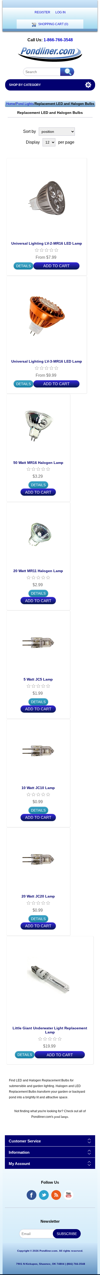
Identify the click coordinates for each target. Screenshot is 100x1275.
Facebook (31, 1195)
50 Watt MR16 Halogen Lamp (38, 463)
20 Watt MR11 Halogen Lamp (38, 571)
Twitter (44, 1195)
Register (42, 12)
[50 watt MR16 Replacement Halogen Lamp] (38, 425)
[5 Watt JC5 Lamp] (38, 642)
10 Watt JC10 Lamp (38, 788)
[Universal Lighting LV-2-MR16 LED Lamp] (47, 198)
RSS (56, 1195)
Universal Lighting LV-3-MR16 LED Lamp (46, 361)
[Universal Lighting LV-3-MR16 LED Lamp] (47, 316)
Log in (60, 12)
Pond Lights (25, 104)
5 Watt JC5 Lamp (38, 679)
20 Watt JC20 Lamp (38, 896)
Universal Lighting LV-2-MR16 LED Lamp (46, 243)
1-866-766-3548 (58, 40)
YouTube (68, 1195)
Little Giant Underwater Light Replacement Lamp (50, 1030)
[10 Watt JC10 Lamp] (38, 751)
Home (10, 104)
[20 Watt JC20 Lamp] (38, 859)
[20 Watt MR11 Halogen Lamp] (38, 534)
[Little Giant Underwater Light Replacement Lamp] (50, 979)
